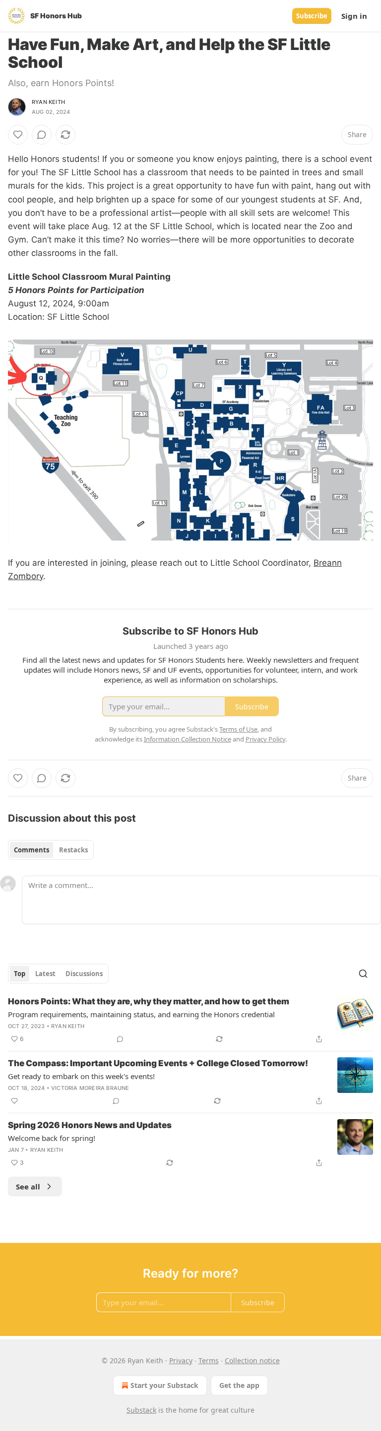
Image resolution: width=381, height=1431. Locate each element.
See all (28, 1186)
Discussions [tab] (84, 973)
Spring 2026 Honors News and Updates (90, 1125)
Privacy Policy (265, 739)
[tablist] (51, 850)
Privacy (180, 1360)
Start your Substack (164, 1385)
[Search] (363, 974)
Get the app (239, 1385)
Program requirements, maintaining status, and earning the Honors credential (141, 1014)
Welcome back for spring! (51, 1138)
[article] (190, 1020)
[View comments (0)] (42, 135)
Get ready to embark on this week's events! (81, 1076)
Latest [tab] (45, 973)
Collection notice (252, 1360)
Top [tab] (19, 973)
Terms (208, 1360)
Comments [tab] (31, 849)
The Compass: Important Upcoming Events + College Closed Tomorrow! (158, 1063)
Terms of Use (238, 729)
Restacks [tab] (73, 849)
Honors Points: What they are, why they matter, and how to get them (148, 1001)
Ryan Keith (48, 102)
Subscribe (311, 15)
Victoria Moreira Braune (90, 1088)
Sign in (354, 16)
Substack (141, 1410)
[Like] (18, 135)
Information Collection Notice (187, 739)
